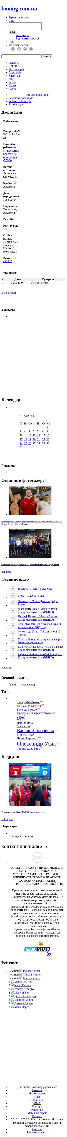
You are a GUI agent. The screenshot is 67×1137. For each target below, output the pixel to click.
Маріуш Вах (21, 992)
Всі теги (37, 1116)
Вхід (11, 20)
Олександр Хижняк (29, 706)
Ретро (12, 82)
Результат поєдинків (21, 97)
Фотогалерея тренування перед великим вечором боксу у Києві (30, 564)
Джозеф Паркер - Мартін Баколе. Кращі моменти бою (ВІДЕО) (38, 618)
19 (29, 439)
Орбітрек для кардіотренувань (35, 713)
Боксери (37, 1106)
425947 (7, 261)
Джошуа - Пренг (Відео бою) (35, 588)
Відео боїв (15, 72)
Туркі (20, 716)
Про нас (37, 1129)
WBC (20, 719)
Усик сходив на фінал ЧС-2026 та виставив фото (23, 812)
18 (25, 439)
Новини (13, 65)
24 (21, 443)
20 (34, 439)
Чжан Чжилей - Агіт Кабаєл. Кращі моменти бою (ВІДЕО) (39, 625)
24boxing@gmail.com (44, 1087)
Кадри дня (15, 75)
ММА (12, 78)
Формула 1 (16, 836)
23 (47, 439)
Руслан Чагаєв (32, 970)
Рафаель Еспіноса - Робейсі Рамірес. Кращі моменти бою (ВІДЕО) (40, 656)
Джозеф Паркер (23, 1003)
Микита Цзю (25, 734)
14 (38, 435)
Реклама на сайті (37, 1132)
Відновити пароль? (27, 38)
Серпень (29, 415)
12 (29, 435)
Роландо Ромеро (27, 709)
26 (29, 443)
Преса (12, 88)
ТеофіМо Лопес (28, 702)
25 (25, 443)
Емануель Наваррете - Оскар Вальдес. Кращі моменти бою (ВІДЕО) (41, 648)
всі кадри (7, 819)
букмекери (23, 726)
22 (43, 439)
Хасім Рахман (22, 985)
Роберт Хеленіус (24, 988)
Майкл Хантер (23, 981)
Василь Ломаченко (35, 730)
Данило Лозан (25, 722)
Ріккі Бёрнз (41, 282)
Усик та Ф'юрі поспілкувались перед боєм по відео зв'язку (40, 641)
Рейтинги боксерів (20, 101)
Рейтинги (37, 1109)
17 (21, 439)
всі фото (6, 571)
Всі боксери (16, 104)
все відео (6, 667)
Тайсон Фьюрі (32, 974)
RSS (11, 41)
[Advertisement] (33, 358)
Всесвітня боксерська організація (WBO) (11, 155)
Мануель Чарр (31, 978)
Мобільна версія (18, 45)
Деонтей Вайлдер (25, 996)
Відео (37, 1096)
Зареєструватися (19, 17)
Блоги (12, 85)
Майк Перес (21, 1006)
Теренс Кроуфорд (28, 748)
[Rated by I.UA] (25, 1080)
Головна (14, 62)
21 (38, 439)
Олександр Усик (36, 743)
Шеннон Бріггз (23, 999)
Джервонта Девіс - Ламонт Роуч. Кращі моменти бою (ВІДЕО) (38, 610)
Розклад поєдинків (37, 94)
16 (47, 435)
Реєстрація (22, 35)
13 (34, 435)
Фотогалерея (16, 69)
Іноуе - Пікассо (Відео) (31, 595)
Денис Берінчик (27, 738)
